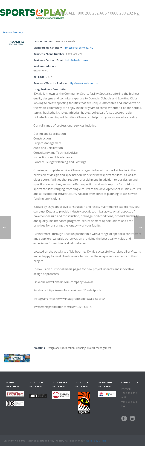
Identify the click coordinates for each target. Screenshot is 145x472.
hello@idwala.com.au (77, 60)
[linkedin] (132, 419)
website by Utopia (96, 440)
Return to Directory (13, 32)
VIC (91, 47)
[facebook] (124, 419)
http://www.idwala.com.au (83, 83)
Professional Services (76, 47)
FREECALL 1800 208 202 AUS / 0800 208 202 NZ (98, 13)
